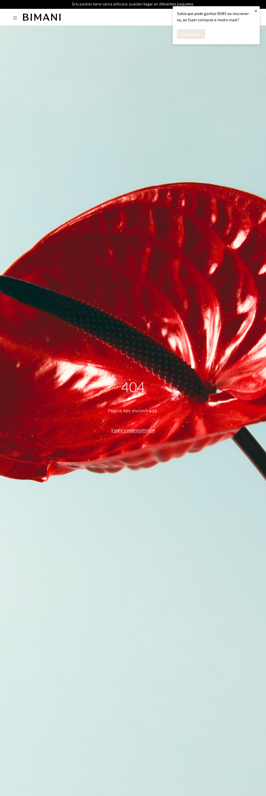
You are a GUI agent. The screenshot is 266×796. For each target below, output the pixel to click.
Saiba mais (191, 34)
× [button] (256, 11)
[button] (16, 18)
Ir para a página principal (133, 430)
